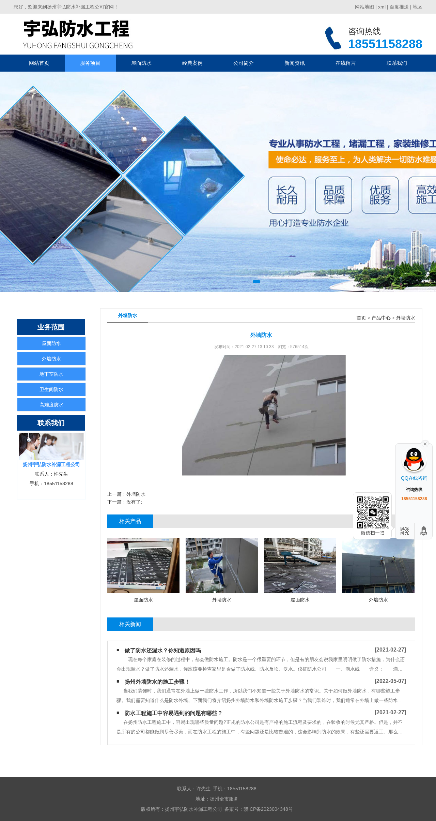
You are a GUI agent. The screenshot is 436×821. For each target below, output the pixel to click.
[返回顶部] (424, 531)
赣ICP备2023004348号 (268, 809)
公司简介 (243, 63)
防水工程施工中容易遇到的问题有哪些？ (174, 713)
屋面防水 (141, 63)
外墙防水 (51, 358)
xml (382, 7)
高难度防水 (51, 404)
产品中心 (381, 317)
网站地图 (364, 7)
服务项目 (90, 63)
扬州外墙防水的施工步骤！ (157, 682)
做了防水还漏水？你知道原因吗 (163, 650)
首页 (361, 317)
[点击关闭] (425, 443)
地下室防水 (51, 374)
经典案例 (192, 63)
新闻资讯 (294, 63)
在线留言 (346, 63)
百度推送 (399, 7)
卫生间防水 (51, 389)
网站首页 (39, 63)
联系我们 (397, 63)
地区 (417, 7)
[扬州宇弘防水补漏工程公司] (78, 34)
